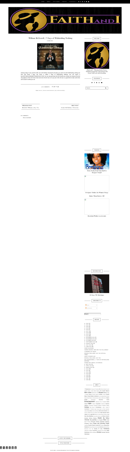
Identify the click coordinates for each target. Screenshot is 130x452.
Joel (93, 411)
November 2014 (90, 338)
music (40, 90)
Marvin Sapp (106, 414)
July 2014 (89, 344)
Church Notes (90, 396)
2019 (87, 328)
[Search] (106, 88)
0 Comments (46, 87)
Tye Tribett (104, 430)
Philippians (86, 423)
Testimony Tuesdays (88, 430)
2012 (87, 370)
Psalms (93, 425)
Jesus (91, 411)
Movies (95, 418)
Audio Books (93, 391)
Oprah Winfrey (87, 421)
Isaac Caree (96, 409)
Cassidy (86, 394)
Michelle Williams (88, 418)
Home (42, 1)
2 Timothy (97, 389)
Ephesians (97, 401)
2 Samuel (92, 389)
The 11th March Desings (73, 450)
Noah (108, 420)
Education (101, 400)
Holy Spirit (92, 407)
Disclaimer (56, 1)
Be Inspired (102, 391)
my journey (93, 420)
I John (103, 407)
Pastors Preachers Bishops (102, 422)
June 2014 (89, 346)
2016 (87, 332)
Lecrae (89, 414)
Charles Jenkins (95, 394)
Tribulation (99, 430)
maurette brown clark (98, 416)
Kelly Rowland (103, 412)
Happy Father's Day (90, 356)
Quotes (97, 425)
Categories (72, 1)
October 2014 (90, 340)
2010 (87, 373)
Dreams (107, 398)
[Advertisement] (50, 132)
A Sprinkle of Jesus (90, 351)
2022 (87, 323)
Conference (96, 396)
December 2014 (90, 337)
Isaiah (100, 409)
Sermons (101, 427)
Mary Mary (86, 416)
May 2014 (88, 364)
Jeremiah (107, 409)
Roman (90, 427)
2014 (87, 335)
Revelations (86, 427)
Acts (100, 389)
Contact (64, 1)
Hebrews (100, 405)
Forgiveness (98, 404)
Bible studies (87, 393)
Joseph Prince (90, 412)
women (104, 432)
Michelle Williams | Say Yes (30, 107)
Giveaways (91, 405)
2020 (87, 326)
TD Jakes (100, 429)
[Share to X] (54, 87)
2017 (87, 331)
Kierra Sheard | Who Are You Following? (96, 349)
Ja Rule (103, 409)
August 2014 (89, 343)
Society (95, 429)
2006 (87, 379)
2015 (87, 334)
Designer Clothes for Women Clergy (96, 192)
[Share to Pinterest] (56, 87)
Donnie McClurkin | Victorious (70, 107)
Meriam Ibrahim (106, 416)
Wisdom (99, 432)
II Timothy (92, 409)
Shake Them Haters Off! (97, 196)
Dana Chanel (106, 396)
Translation (95, 430)
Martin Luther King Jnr (99, 414)
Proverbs (90, 425)
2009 (87, 375)
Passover (93, 422)
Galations (107, 404)
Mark (94, 414)
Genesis (86, 405)
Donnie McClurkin (102, 398)
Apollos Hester (87, 391)
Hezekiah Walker (105, 405)
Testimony (106, 429)
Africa (102, 389)
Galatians (103, 404)
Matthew (91, 416)
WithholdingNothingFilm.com (33, 76)
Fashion (93, 404)
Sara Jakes (97, 427)
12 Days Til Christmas (97, 295)
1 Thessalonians (87, 389)
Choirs (104, 394)
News (104, 420)
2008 (87, 376)
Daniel (85, 398)
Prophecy (86, 425)
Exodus (85, 404)
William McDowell (60, 90)
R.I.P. (100, 425)
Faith (89, 403)
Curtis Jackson (101, 396)
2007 (87, 378)
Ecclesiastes (93, 399)
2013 (87, 368)
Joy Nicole (95, 412)
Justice (98, 412)
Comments (89, 308)
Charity (90, 394)
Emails (108, 400)
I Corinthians (98, 407)
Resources (106, 425)
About (48, 1)
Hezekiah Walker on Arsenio (97, 216)
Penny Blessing (89, 348)
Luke (91, 414)
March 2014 (89, 367)
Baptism (98, 391)
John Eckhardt (104, 411)
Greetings (96, 405)
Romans (93, 427)
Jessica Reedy (87, 411)
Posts (87, 305)
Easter (85, 400)
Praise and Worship (48, 90)
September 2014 (91, 341)
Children (100, 394)
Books (105, 393)
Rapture (102, 425)
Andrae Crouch (106, 389)
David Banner (90, 398)
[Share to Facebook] (52, 87)
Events (108, 402)
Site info (91, 429)
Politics (91, 423)
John (100, 411)
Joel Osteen (96, 411)
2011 (87, 372)
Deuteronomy (95, 398)
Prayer (107, 423)
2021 (87, 324)
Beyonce (107, 391)
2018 (87, 329)
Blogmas (101, 393)
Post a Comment (27, 118)
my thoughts (100, 420)
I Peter (106, 407)
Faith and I (53, 450)
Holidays (86, 407)
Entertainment (89, 401)
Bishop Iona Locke (95, 392)
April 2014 (89, 365)
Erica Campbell (103, 401)
